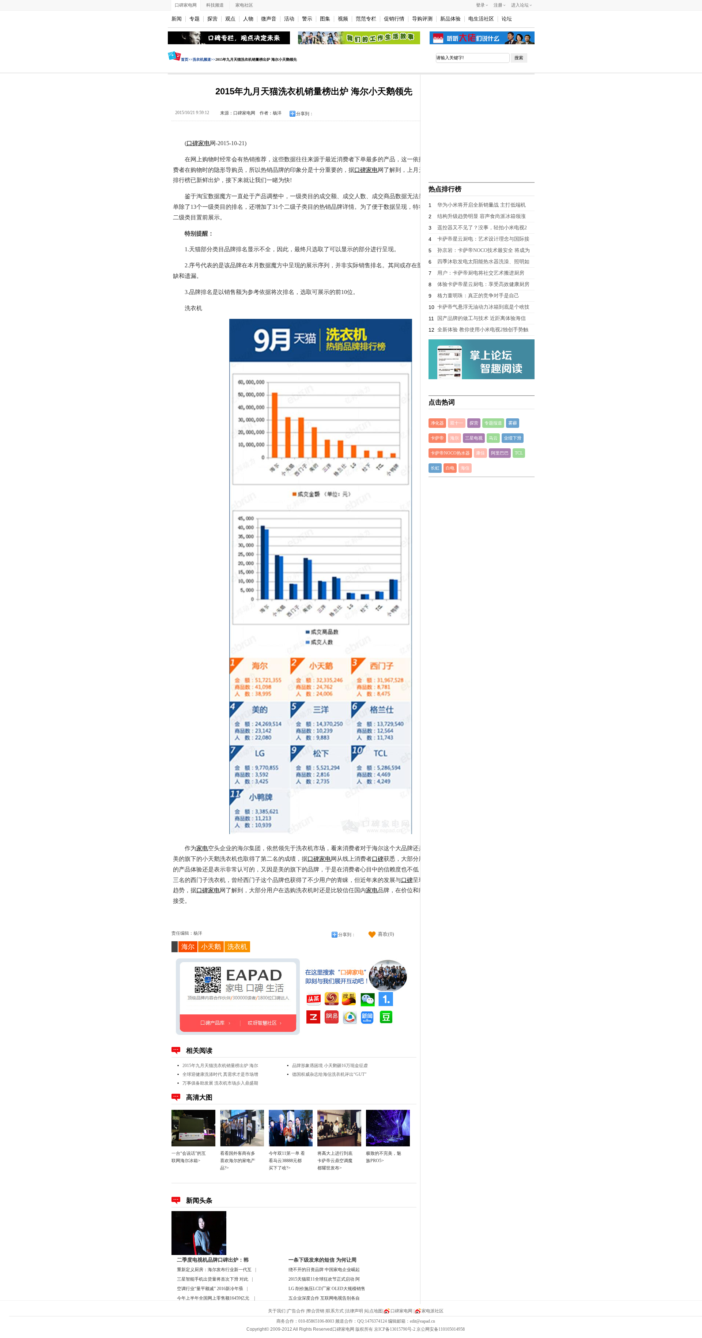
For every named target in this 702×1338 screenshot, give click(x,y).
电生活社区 (481, 19)
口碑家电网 (186, 5)
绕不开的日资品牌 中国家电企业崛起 (324, 1269)
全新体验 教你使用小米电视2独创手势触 (482, 329)
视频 (343, 19)
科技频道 (215, 5)
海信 (465, 468)
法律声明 (354, 1310)
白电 (450, 468)
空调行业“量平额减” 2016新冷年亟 (210, 1288)
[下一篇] (551, 669)
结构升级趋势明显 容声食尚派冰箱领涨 (481, 216)
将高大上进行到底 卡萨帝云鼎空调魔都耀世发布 (334, 1161)
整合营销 (315, 1310)
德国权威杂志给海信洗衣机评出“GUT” (329, 1074)
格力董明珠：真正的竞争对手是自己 (478, 295)
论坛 (507, 19)
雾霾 (512, 423)
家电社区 (244, 5)
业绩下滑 (512, 438)
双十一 (456, 423)
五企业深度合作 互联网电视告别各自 (324, 1298)
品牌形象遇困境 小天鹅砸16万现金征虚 (330, 1065)
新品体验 (450, 19)
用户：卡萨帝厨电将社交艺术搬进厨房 (480, 273)
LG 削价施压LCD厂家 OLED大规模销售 (326, 1288)
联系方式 (335, 1310)
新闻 (176, 19)
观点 (230, 19)
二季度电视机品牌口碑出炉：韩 (213, 1260)
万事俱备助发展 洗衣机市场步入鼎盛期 (220, 1083)
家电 (204, 143)
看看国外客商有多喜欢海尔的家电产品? (237, 1161)
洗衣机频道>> (204, 59)
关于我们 (277, 1310)
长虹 (435, 468)
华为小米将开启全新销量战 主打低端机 (481, 205)
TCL (519, 453)
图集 (325, 19)
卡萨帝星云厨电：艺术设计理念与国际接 (483, 239)
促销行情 (394, 19)
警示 (307, 19)
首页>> (187, 59)
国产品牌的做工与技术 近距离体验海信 (481, 318)
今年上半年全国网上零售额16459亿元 (213, 1298)
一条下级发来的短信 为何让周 (322, 1260)
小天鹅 (211, 946)
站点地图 (373, 1310)
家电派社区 (433, 1310)
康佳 (480, 453)
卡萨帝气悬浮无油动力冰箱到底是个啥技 (483, 307)
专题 (194, 19)
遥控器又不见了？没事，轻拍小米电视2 (482, 227)
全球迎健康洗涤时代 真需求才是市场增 (220, 1074)
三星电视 (474, 438)
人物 (248, 19)
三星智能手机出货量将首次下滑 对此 (212, 1279)
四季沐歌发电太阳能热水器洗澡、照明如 (483, 261)
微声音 (268, 19)
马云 (493, 438)
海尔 (188, 946)
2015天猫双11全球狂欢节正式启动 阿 (324, 1279)
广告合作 (296, 1310)
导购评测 (422, 19)
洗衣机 (237, 946)
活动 (289, 19)
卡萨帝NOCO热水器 (450, 453)
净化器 (437, 423)
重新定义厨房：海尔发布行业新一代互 (214, 1269)
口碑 (192, 143)
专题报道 (493, 423)
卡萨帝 (437, 438)
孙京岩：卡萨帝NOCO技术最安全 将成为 (483, 250)
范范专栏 (366, 19)
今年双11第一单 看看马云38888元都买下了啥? (287, 1161)
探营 (212, 19)
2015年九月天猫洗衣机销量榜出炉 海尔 (220, 1065)
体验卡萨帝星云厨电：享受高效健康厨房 (483, 284)
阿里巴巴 (500, 453)
